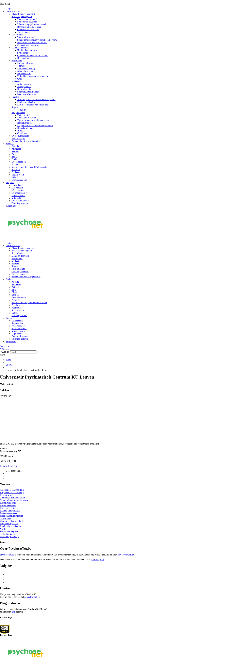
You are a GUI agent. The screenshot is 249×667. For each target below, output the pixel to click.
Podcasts (15, 164)
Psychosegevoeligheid (22, 16)
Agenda (15, 146)
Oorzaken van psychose (28, 29)
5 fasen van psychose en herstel (31, 24)
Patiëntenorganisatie (9, 523)
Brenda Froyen (18, 138)
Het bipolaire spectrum (27, 50)
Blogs (14, 156)
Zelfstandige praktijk (9, 536)
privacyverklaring (126, 554)
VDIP (2, 529)
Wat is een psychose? (27, 19)
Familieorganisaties (26, 102)
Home (8, 8)
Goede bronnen (19, 162)
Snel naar (10, 143)
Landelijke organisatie (10, 510)
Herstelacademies (25, 128)
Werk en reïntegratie (9, 531)
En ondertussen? (19, 193)
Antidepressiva (24, 84)
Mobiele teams (24, 73)
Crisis (19, 79)
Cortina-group (98, 559)
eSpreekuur (11, 206)
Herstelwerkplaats (8, 505)
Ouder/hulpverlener (20, 200)
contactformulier (31, 597)
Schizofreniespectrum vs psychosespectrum (37, 40)
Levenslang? (17, 185)
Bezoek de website (8, 466)
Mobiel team (5, 518)
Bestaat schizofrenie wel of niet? (32, 42)
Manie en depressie (20, 47)
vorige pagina (6, 395)
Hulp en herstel (18, 112)
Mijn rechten (17, 198)
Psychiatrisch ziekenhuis (11, 526)
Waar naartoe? (18, 190)
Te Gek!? (21, 110)
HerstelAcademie (8, 503)
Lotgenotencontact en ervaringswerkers (35, 125)
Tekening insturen (20, 203)
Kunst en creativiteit (9, 508)
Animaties (16, 149)
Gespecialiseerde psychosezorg (14, 500)
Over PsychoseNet (20, 136)
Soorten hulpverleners (27, 63)
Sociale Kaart (18, 174)
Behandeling (23, 58)
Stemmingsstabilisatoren (28, 91)
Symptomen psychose (27, 21)
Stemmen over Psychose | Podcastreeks (29, 167)
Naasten (15, 97)
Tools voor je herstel (26, 117)
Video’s (15, 177)
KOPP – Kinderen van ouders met (32, 104)
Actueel (15, 151)
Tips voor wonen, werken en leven (33, 120)
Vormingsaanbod (19, 180)
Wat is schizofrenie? (26, 37)
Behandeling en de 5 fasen (29, 27)
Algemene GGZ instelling (12, 490)
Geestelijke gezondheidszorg (13, 497)
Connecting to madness (27, 45)
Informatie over (13, 11)
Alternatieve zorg (25, 71)
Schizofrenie (17, 34)
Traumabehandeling (26, 68)
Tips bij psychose (25, 32)
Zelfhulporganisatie (9, 534)
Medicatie (16, 81)
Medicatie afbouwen (26, 94)
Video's (15, 313)
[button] (124, 346)
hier (13, 612)
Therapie (21, 66)
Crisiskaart (22, 133)
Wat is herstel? (23, 115)
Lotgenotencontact (8, 513)
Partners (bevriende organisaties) (26, 141)
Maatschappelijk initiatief (11, 516)
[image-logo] (5, 629)
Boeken (15, 159)
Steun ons (4, 346)
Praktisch (16, 169)
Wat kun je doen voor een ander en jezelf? (36, 99)
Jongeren (10, 182)
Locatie (9, 365)
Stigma (15, 107)
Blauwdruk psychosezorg (23, 14)
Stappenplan (17, 187)
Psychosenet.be (7, 554)
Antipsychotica (24, 86)
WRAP (20, 130)
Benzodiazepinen (25, 89)
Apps (14, 154)
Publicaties (16, 172)
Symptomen (22, 53)
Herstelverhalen (24, 123)
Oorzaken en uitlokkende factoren (32, 55)
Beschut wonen (7, 495)
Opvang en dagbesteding (11, 521)
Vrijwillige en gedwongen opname (33, 76)
